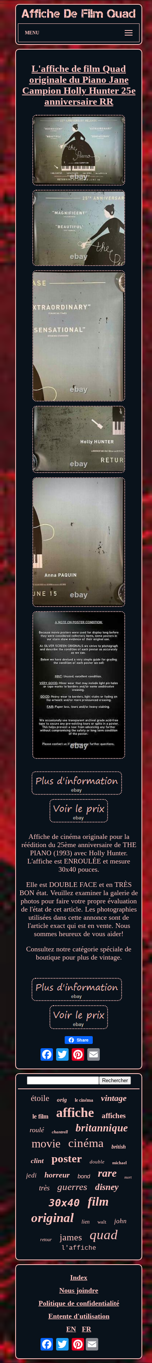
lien (85, 1222)
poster (66, 1158)
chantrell (60, 1131)
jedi (31, 1175)
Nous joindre (78, 1290)
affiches (113, 1115)
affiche (75, 1112)
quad (104, 1234)
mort (128, 1177)
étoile (40, 1098)
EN (71, 1329)
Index (78, 1277)
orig (62, 1100)
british (118, 1147)
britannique (102, 1128)
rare (107, 1173)
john (120, 1221)
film (98, 1201)
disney (106, 1187)
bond (84, 1176)
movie (46, 1143)
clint (37, 1161)
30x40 (64, 1203)
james (71, 1237)
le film (40, 1116)
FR (86, 1329)
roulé (37, 1130)
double (97, 1162)
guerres (72, 1186)
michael (119, 1162)
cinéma (86, 1143)
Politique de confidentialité (79, 1303)
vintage (114, 1098)
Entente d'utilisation (79, 1316)
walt (101, 1222)
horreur (57, 1174)
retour (46, 1239)
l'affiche (78, 1248)
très (44, 1188)
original (52, 1218)
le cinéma (84, 1100)
